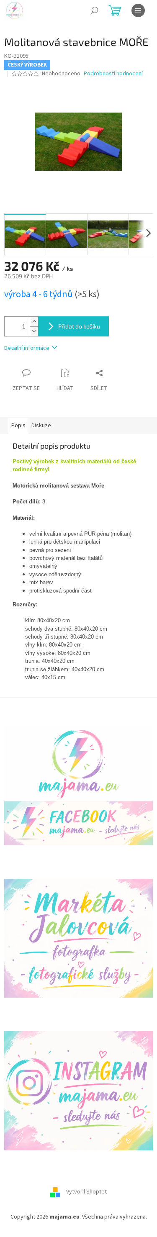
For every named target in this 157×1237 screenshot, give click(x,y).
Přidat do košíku (79, 326)
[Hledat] (94, 10)
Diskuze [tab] (41, 425)
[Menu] (138, 10)
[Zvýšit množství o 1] (34, 321)
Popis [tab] (18, 425)
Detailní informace (26, 348)
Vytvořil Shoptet (86, 1192)
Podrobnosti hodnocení (113, 74)
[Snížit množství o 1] (34, 331)
